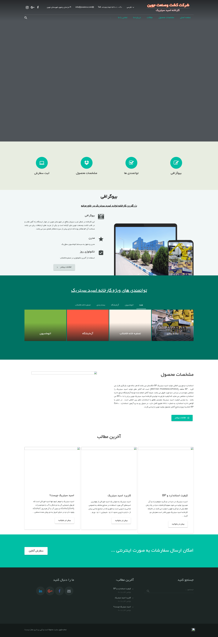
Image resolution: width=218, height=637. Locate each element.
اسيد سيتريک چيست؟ (62, 495)
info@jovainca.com (83, 7)
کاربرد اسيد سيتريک (119, 495)
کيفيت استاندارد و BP (175, 495)
